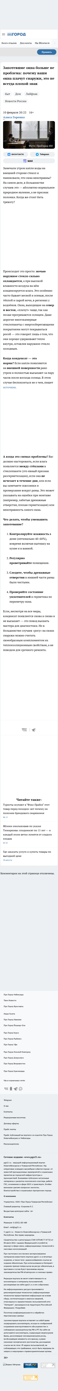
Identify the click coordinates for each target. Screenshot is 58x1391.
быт (7, 94)
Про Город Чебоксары (14, 994)
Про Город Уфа (10, 1044)
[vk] (24, 729)
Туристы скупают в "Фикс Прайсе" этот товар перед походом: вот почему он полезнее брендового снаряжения (26, 810)
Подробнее (20, 1308)
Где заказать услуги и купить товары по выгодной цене (27, 855)
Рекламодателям (11, 1144)
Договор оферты (11, 1123)
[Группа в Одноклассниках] (11, 1089)
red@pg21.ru (15, 1227)
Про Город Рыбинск (12, 1038)
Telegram (8, 1100)
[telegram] (34, 729)
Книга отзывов (9, 43)
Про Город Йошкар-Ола (14, 1025)
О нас (6, 1106)
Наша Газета (9, 1014)
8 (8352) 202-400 (20, 1222)
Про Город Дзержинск (14, 1058)
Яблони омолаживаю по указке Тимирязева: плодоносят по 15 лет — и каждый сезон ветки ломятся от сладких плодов (27, 834)
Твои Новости (10, 1000)
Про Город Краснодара (14, 1071)
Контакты (8, 1111)
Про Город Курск (11, 1033)
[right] (55, 43)
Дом (18, 94)
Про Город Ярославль (13, 1006)
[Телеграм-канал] (42, 154)
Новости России (15, 101)
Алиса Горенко (14, 117)
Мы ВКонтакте (42, 43)
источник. (10, 387)
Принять (47, 52)
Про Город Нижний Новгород (17, 1052)
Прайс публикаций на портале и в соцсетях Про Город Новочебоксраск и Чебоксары (28, 1136)
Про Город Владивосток (14, 1063)
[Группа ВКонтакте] (15, 154)
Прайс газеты (10, 1129)
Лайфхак (32, 94)
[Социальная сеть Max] (29, 160)
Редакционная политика (14, 1117)
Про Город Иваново (12, 1019)
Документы (26, 43)
